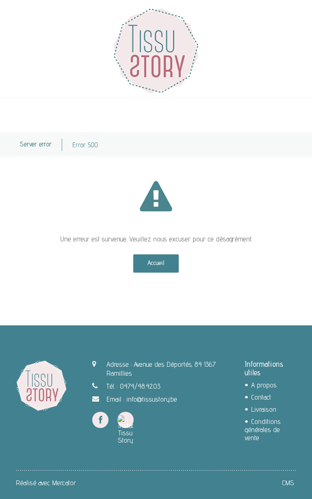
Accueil (156, 263)
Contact (261, 397)
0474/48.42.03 (140, 386)
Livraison (263, 409)
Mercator (64, 482)
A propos (264, 385)
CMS (288, 482)
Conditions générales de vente (263, 429)
